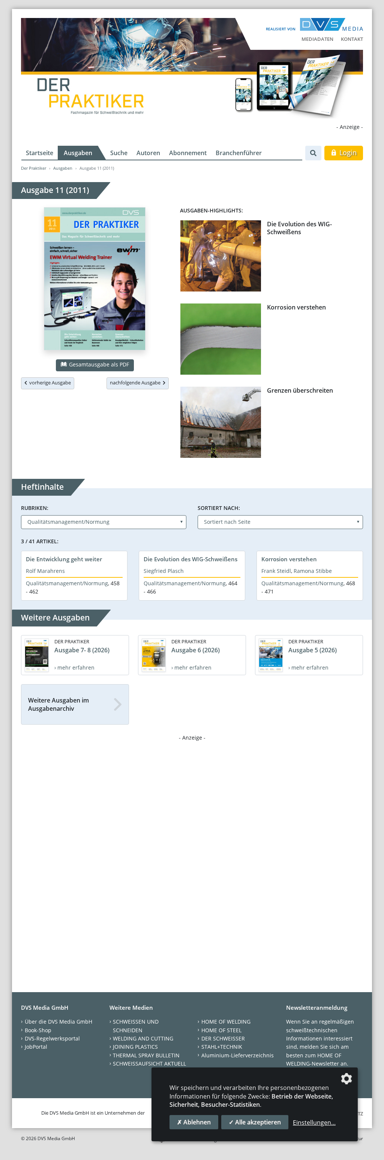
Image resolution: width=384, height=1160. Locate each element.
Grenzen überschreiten (300, 390)
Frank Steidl (276, 570)
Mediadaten (317, 39)
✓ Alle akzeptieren (255, 1122)
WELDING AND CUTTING (143, 1038)
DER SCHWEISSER (223, 1038)
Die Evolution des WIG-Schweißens (299, 228)
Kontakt (352, 39)
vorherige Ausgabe (49, 382)
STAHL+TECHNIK (221, 1046)
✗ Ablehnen (194, 1122)
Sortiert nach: (219, 507)
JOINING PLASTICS (135, 1046)
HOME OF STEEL (221, 1030)
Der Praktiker (33, 168)
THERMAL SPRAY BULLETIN (146, 1055)
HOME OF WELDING (225, 1021)
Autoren (148, 153)
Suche (119, 153)
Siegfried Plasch (164, 570)
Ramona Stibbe (313, 570)
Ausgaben (78, 153)
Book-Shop (38, 1030)
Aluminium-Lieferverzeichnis (237, 1055)
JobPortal (36, 1046)
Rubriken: (34, 507)
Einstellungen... (314, 1122)
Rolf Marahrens (45, 570)
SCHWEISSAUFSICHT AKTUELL (149, 1063)
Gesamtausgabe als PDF (98, 364)
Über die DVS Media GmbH (58, 1021)
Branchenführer (239, 153)
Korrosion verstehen (296, 307)
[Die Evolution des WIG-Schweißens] (220, 257)
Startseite (39, 153)
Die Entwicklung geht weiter (64, 559)
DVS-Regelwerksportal (52, 1038)
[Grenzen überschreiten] (220, 424)
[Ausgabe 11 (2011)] (95, 280)
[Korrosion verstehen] (220, 340)
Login (347, 152)
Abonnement (188, 153)
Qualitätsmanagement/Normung (67, 583)
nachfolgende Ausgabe (136, 382)
